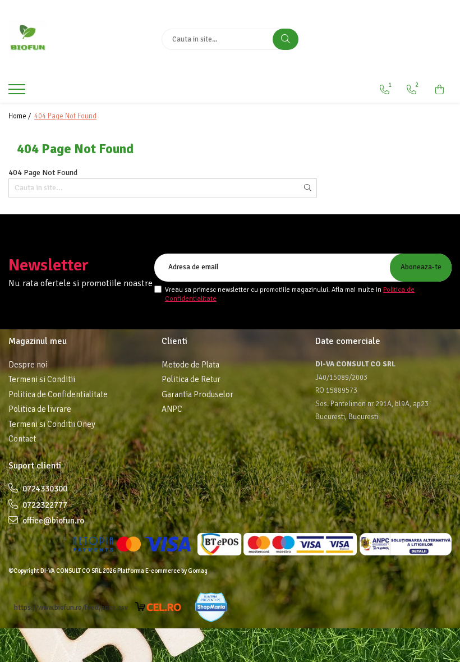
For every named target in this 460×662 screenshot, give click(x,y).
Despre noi (28, 365)
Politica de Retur (191, 379)
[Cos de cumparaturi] (439, 90)
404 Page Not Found (65, 116)
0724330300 (44, 489)
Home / (20, 116)
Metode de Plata (190, 365)
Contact (22, 439)
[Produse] (18, 92)
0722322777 (44, 505)
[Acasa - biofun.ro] (76, 39)
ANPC (172, 409)
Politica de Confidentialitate (58, 394)
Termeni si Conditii (41, 379)
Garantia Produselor (197, 394)
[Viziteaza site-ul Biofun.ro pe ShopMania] (211, 607)
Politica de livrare (39, 409)
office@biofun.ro (52, 521)
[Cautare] (285, 39)
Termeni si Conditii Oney (51, 424)
